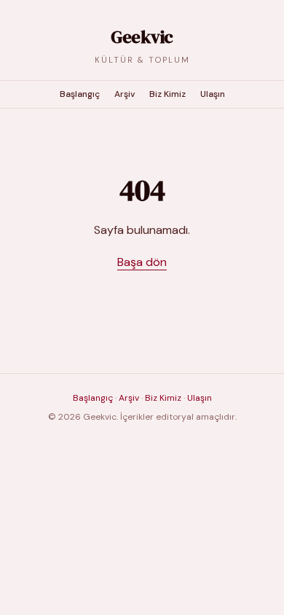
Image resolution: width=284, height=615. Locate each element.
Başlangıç (80, 94)
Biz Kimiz (167, 94)
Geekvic (142, 37)
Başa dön (142, 262)
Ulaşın (212, 94)
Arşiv (124, 94)
